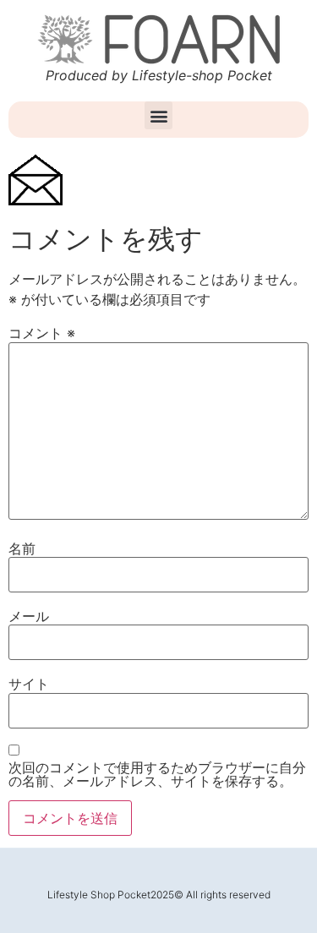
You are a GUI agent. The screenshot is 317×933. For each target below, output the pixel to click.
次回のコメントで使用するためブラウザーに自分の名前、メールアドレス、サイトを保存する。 (157, 774)
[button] (158, 115)
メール (28, 616)
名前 (22, 548)
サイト (28, 683)
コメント (41, 333)
